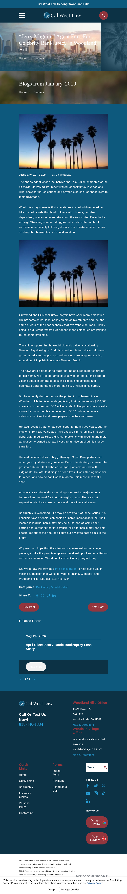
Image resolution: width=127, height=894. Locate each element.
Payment (58, 780)
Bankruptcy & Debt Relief (52, 587)
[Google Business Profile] (96, 785)
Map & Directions (84, 724)
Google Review (95, 822)
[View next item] (34, 678)
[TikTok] (103, 793)
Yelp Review (95, 838)
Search (91, 767)
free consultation (66, 568)
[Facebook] (88, 785)
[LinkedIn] (88, 801)
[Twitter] (103, 785)
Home (23, 774)
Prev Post (29, 607)
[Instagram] (96, 793)
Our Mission (26, 780)
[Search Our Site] (105, 767)
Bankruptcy (26, 787)
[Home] (62, 15)
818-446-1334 (31, 724)
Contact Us (26, 813)
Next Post (98, 607)
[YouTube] (88, 793)
